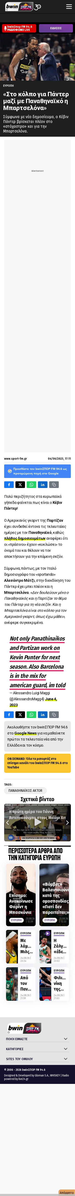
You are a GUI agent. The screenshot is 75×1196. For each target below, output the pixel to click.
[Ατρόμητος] (28, 18)
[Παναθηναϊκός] (67, 18)
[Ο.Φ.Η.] (59, 18)
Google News (25, 733)
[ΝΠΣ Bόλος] (36, 18)
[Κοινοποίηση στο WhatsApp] (31, 484)
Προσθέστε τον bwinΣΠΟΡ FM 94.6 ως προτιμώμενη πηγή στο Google (40, 471)
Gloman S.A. (42, 1075)
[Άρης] (12, 18)
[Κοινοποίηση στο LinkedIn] (43, 484)
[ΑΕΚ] (4, 18)
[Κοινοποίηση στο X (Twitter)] (20, 484)
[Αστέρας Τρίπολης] (20, 18)
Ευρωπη (8, 86)
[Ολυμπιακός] (51, 18)
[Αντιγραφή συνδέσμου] (54, 484)
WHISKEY (55, 1075)
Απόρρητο (67, 1193)
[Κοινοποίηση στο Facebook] (9, 484)
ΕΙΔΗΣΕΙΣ (56, 28)
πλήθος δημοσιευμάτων (24, 538)
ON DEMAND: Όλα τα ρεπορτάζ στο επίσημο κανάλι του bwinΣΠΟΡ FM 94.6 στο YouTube (37, 763)
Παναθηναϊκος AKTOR (25, 790)
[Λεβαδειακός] (43, 18)
